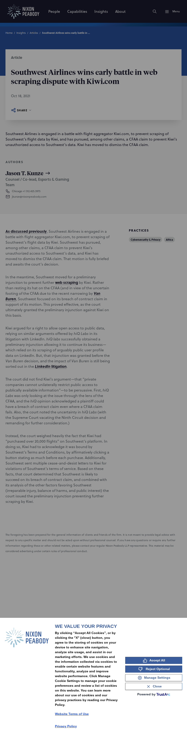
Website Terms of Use (72, 714)
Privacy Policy (66, 726)
